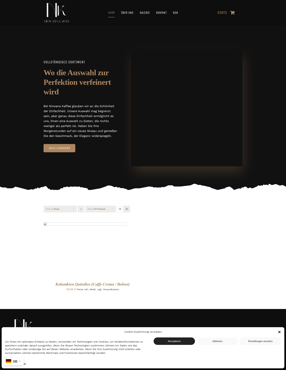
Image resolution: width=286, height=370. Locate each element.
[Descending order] (81, 209)
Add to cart (75, 250)
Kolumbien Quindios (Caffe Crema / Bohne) (92, 284)
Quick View (96, 250)
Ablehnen (217, 341)
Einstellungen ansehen (260, 341)
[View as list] (126, 209)
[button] (279, 332)
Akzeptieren (174, 341)
